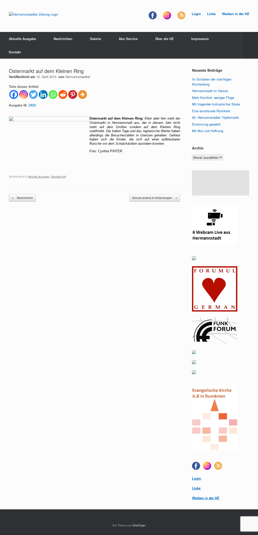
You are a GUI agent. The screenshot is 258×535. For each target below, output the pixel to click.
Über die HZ (164, 38)
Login (196, 13)
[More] (82, 94)
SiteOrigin (139, 525)
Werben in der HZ (235, 13)
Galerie (95, 38)
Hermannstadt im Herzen (210, 90)
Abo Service (128, 38)
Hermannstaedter (77, 76)
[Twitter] (33, 94)
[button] (250, 45)
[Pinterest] (72, 94)
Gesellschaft (58, 176)
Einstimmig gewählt (206, 124)
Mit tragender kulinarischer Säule (216, 104)
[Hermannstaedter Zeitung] (33, 14)
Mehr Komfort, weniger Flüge (213, 97)
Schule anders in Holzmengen (154, 198)
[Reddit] (62, 94)
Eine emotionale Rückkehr (211, 110)
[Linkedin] (43, 94)
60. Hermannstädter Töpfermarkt (215, 117)
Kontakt (15, 52)
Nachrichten (63, 38)
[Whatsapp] (53, 94)
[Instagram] (23, 94)
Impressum (200, 38)
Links (211, 13)
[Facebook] (13, 94)
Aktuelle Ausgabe (22, 38)
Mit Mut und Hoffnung (207, 130)
